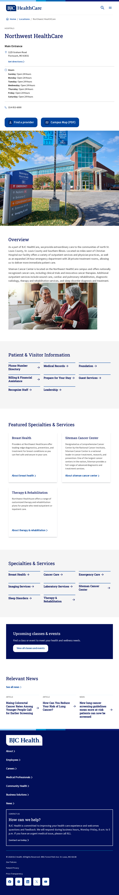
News (9, 803)
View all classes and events (31, 648)
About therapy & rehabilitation (28, 530)
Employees (12, 759)
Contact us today (18, 840)
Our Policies (11, 862)
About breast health (23, 475)
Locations (24, 19)
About (9, 751)
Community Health (16, 786)
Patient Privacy (12, 868)
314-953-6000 (14, 107)
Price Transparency (14, 873)
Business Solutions (16, 794)
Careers (10, 768)
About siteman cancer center (81, 475)
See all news (12, 687)
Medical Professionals (18, 777)
